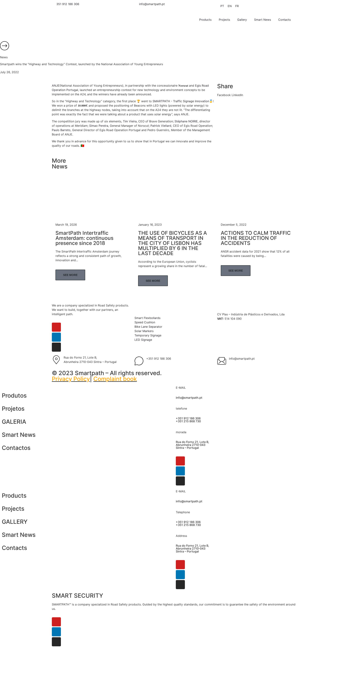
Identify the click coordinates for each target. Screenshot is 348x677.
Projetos (13, 408)
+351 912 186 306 (158, 358)
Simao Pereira (98, 125)
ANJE (55, 85)
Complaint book (115, 378)
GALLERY (15, 521)
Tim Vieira (130, 121)
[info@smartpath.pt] (221, 360)
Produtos (14, 395)
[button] (224, 95)
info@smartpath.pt (242, 358)
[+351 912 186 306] (139, 360)
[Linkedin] (56, 337)
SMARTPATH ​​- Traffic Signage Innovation (181, 101)
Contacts (284, 19)
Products (205, 19)
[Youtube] (56, 327)
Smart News (262, 19)
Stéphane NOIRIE (186, 121)
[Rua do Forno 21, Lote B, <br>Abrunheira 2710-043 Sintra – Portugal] (56, 359)
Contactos (16, 447)
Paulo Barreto (61, 130)
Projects (224, 19)
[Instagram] (56, 347)
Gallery (242, 19)
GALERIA (14, 421)
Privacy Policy (71, 378)
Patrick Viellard (160, 125)
